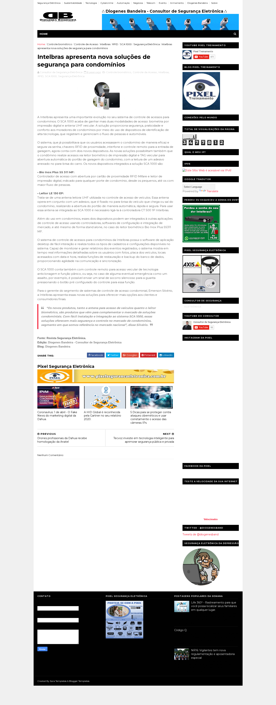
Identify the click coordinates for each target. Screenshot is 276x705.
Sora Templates (58, 681)
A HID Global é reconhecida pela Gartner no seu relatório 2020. (102, 416)
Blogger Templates (79, 681)
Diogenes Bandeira (197, 3)
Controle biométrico (59, 44)
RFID (115, 44)
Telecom (150, 3)
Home (44, 33)
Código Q (180, 630)
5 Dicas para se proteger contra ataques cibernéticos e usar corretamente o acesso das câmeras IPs (150, 417)
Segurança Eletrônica (48, 3)
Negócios (138, 3)
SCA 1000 (126, 44)
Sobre (214, 3)
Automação (123, 3)
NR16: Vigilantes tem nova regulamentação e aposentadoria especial (213, 654)
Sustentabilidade (73, 3)
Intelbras (105, 44)
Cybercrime (106, 3)
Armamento (177, 3)
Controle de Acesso (86, 44)
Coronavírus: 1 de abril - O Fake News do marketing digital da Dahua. (57, 416)
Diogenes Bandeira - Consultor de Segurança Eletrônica (84, 342)
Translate (212, 191)
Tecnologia (91, 3)
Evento (163, 3)
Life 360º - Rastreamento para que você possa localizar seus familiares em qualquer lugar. (214, 606)
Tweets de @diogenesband (200, 534)
